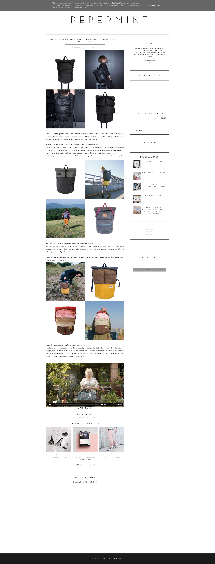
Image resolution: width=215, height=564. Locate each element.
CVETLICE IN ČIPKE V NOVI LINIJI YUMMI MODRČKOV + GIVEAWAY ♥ (58, 456)
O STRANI (149, 229)
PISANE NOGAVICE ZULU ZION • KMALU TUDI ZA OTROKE (111, 456)
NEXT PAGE (51, 538)
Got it (160, 5)
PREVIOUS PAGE (117, 538)
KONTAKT (149, 234)
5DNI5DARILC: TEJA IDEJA (153, 196)
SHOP (95, 417)
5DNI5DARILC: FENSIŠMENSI (153, 173)
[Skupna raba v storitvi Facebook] (90, 465)
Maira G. (119, 558)
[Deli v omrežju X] (86, 465)
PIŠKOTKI (149, 232)
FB (74, 417)
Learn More (151, 5)
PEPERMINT (101, 558)
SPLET (89, 417)
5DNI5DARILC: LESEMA (153, 161)
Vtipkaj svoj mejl (149, 262)
